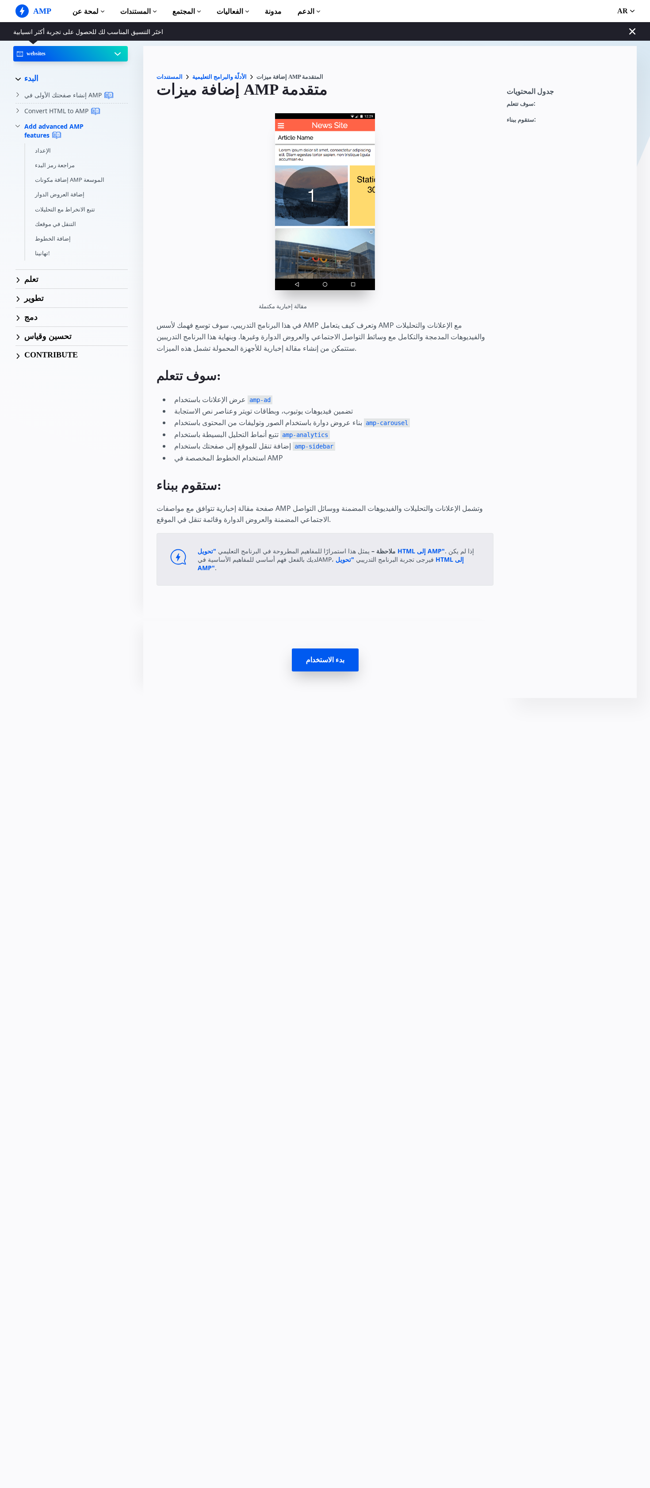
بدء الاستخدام (325, 659)
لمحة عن (86, 11)
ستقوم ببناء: (521, 119)
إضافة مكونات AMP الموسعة (69, 180)
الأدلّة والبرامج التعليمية (219, 76)
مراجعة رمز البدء (55, 165)
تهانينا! (42, 253)
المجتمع (183, 11)
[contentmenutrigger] (567, 93)
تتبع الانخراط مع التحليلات (65, 209)
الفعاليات (230, 11)
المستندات (135, 11)
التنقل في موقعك (55, 224)
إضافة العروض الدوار (59, 195)
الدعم (306, 11)
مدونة (273, 11)
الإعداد (43, 150)
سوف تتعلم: (521, 103)
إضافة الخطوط (53, 238)
